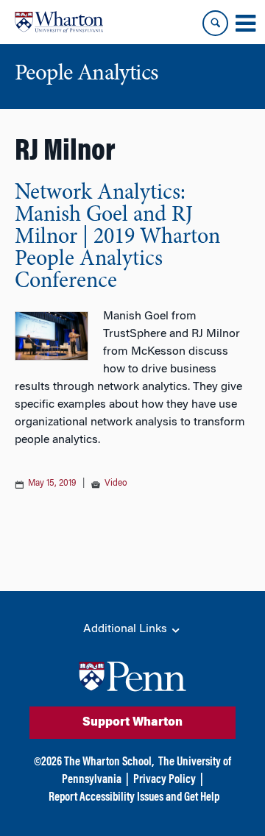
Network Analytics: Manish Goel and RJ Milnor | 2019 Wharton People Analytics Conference (117, 238)
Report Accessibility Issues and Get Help (134, 798)
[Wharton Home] (59, 22)
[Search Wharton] (215, 23)
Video (116, 483)
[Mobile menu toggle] (245, 23)
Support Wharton (132, 723)
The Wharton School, (109, 762)
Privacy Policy (164, 780)
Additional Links (126, 629)
